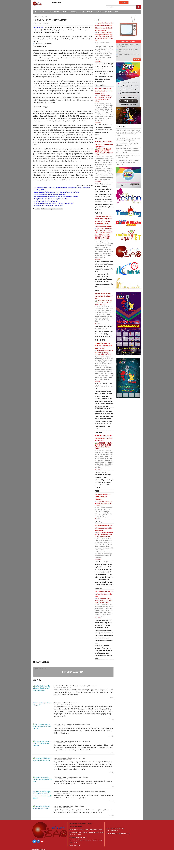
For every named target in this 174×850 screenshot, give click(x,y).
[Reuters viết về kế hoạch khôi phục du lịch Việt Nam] (42, 807)
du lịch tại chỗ (58, 209)
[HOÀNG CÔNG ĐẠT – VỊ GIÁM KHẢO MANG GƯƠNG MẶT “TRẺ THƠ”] (104, 352)
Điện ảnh (90, 12)
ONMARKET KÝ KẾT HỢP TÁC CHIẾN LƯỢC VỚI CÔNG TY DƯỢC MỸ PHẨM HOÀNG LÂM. (104, 425)
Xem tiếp (111, 697)
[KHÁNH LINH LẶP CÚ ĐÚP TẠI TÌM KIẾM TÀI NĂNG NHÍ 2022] (104, 303)
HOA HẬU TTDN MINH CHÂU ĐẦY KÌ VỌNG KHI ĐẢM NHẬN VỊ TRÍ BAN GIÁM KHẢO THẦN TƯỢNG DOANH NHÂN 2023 (104, 266)
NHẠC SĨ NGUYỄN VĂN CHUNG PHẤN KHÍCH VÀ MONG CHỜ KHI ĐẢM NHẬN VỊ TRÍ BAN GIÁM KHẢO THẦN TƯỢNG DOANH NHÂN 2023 (104, 280)
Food (116, 12)
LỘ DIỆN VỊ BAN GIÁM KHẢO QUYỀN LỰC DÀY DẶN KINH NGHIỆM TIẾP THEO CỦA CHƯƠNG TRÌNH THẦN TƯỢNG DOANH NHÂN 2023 (103, 221)
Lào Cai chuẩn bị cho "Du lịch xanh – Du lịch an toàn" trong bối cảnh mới (104, 66)
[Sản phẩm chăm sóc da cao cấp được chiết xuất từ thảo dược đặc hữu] (104, 534)
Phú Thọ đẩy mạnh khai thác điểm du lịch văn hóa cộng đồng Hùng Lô (104, 79)
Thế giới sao (43, 12)
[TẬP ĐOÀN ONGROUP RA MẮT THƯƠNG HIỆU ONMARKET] (104, 503)
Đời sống (108, 12)
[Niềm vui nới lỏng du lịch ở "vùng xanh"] (42, 704)
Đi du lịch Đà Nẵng (46, 209)
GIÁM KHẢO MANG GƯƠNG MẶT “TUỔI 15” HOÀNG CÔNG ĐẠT (104, 386)
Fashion (74, 12)
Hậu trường (54, 12)
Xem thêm (98, 61)
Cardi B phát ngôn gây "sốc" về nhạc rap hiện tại (103, 327)
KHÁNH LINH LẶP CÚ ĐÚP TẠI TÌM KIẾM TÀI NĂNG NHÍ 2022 (103, 296)
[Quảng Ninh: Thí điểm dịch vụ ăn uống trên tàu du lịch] (42, 759)
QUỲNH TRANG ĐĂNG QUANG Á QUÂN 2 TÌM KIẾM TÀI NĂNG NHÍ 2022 (103, 475)
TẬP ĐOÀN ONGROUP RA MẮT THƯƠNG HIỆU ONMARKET (102, 497)
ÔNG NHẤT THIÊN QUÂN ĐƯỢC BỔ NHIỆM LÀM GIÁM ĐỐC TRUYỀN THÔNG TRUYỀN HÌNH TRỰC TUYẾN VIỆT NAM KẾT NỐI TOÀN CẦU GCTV (104, 414)
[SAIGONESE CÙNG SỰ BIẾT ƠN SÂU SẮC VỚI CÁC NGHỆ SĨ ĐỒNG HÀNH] (104, 98)
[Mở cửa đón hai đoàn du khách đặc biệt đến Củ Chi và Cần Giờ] (42, 726)
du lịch (37, 209)
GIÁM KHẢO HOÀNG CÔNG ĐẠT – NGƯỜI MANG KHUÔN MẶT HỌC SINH (104, 144)
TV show (99, 12)
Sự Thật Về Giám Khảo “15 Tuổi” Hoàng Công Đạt (103, 190)
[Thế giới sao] (37, 3)
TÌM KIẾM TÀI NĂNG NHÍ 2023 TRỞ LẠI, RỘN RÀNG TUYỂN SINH (104, 594)
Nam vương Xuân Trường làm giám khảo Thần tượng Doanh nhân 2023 (104, 207)
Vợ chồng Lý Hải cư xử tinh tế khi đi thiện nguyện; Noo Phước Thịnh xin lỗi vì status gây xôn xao (127, 162)
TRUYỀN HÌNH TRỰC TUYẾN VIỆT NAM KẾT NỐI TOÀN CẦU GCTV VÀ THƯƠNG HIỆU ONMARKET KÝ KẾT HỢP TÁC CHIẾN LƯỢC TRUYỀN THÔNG (104, 579)
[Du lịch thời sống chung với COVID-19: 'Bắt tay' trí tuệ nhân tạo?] (42, 743)
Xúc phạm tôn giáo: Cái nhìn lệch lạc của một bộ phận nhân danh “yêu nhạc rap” (104, 334)
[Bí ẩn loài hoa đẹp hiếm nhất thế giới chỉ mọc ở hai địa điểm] (42, 779)
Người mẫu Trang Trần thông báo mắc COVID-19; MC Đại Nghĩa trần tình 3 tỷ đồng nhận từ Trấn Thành (128, 150)
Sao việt (65, 12)
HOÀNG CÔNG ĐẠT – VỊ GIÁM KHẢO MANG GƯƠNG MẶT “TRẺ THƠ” (103, 346)
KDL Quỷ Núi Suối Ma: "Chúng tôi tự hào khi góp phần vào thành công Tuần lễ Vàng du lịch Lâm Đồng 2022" (104, 26)
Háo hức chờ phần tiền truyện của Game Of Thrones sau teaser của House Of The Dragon (104, 483)
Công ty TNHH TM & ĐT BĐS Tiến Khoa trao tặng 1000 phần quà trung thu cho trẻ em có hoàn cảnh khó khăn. (103, 198)
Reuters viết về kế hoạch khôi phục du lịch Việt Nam (104, 73)
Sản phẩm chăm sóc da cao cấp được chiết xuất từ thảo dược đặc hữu (103, 528)
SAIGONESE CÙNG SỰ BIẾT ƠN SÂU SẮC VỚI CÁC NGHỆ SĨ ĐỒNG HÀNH (103, 91)
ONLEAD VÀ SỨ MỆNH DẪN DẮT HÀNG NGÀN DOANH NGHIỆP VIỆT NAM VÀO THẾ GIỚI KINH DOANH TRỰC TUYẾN (103, 130)
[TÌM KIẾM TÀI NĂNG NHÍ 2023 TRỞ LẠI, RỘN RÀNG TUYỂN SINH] (104, 600)
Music (82, 12)
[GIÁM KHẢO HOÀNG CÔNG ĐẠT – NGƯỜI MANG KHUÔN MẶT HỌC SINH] (104, 152)
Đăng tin (124, 2)
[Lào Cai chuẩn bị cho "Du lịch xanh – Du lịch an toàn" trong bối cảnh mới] (42, 688)
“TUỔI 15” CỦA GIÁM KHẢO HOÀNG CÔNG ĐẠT (103, 185)
